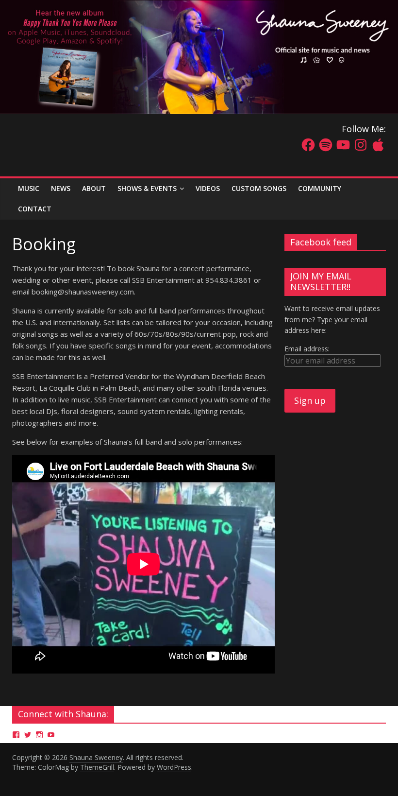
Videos (208, 188)
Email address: (307, 348)
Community (319, 188)
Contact (34, 208)
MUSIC (28, 188)
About (94, 188)
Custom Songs (259, 188)
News (60, 188)
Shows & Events (147, 188)
